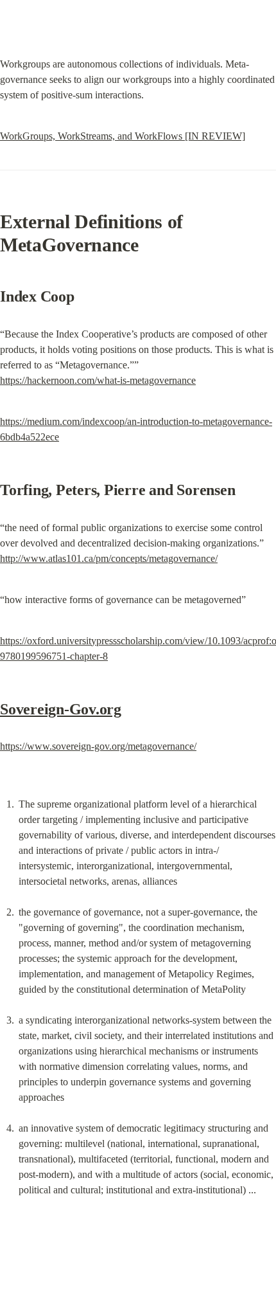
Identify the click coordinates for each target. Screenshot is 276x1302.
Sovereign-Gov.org (60, 709)
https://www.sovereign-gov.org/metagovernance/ (98, 746)
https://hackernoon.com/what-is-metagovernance (98, 380)
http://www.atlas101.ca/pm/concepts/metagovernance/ (109, 558)
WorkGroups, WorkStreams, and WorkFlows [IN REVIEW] (122, 136)
